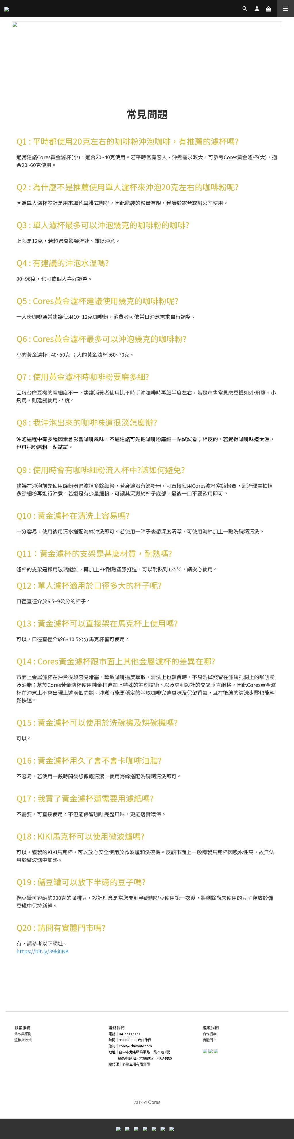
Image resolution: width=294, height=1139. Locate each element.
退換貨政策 (23, 1039)
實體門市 (209, 1039)
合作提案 (209, 1033)
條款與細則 (23, 1033)
